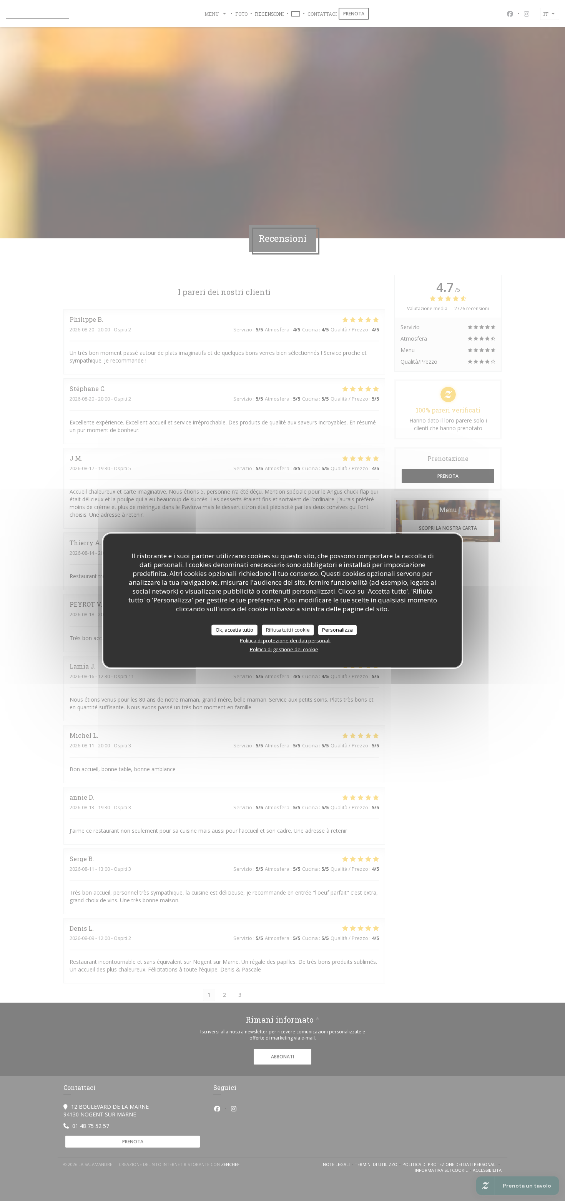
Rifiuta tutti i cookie (288, 629)
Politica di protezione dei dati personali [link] (285, 640)
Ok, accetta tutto (234, 629)
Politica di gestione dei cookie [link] (284, 648)
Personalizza (337, 629)
